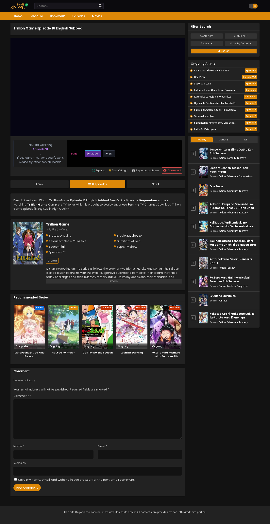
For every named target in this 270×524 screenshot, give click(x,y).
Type (205, 43)
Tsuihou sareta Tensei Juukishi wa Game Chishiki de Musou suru (233, 243)
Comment (22, 396)
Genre (205, 36)
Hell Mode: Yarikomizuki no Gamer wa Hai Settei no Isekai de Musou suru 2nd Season (233, 226)
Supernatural (246, 176)
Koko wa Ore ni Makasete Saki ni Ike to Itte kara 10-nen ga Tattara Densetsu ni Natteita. (232, 317)
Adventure (232, 176)
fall (63, 247)
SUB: (74, 153)
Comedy (231, 157)
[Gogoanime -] (19, 8)
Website (19, 463)
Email (102, 446)
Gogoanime (148, 200)
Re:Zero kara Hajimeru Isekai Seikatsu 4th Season (230, 279)
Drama (52, 260)
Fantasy (241, 157)
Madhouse (134, 236)
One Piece (216, 186)
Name (19, 446)
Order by (239, 43)
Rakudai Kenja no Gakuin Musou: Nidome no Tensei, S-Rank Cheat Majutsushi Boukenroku (232, 208)
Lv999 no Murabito (223, 296)
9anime (133, 205)
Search (224, 51)
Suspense (242, 286)
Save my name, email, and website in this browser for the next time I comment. (76, 480)
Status (239, 36)
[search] (100, 6)
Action (222, 157)
